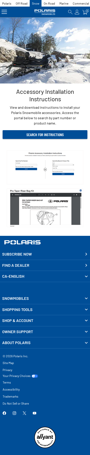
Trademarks (10, 396)
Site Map (8, 363)
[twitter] (24, 414)
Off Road (22, 3)
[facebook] (4, 414)
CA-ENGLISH (13, 276)
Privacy (7, 370)
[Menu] (4, 12)
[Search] (70, 12)
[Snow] (45, 12)
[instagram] (14, 414)
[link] (45, 298)
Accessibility (11, 389)
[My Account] (77, 12)
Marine (63, 3)
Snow (35, 3)
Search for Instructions (45, 134)
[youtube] (34, 414)
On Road (49, 3)
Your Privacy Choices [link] (17, 376)
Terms (7, 382)
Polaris (6, 3)
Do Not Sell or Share (16, 403)
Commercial (81, 3)
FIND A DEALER (15, 265)
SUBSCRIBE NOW (17, 254)
